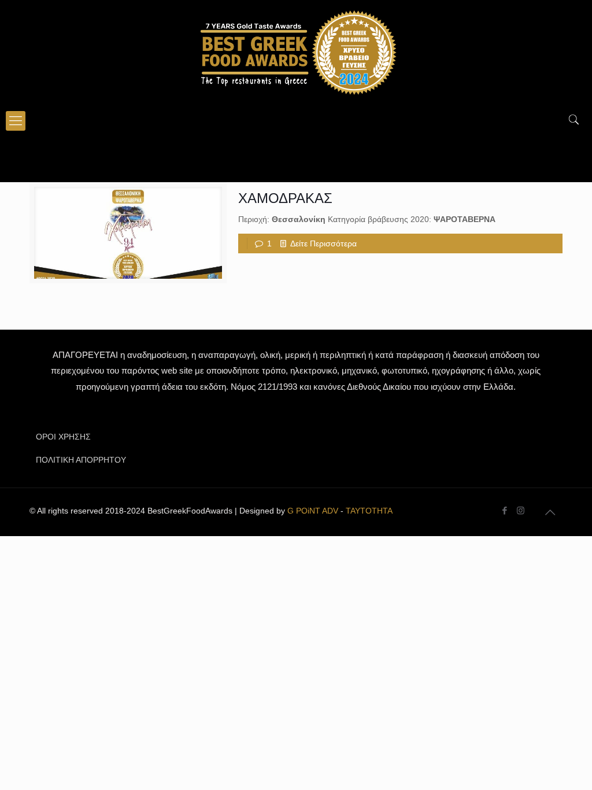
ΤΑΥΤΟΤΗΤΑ (369, 510)
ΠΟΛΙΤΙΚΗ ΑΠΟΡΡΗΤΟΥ (81, 459)
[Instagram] (521, 510)
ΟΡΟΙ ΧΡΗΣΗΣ (63, 436)
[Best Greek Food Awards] (296, 52)
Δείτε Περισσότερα (323, 243)
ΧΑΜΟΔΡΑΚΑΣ (285, 198)
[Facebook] (505, 510)
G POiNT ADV (312, 510)
